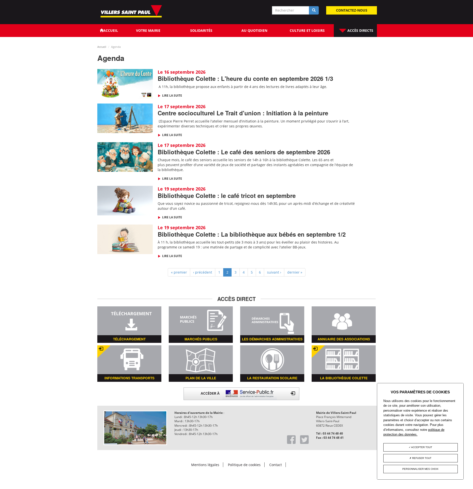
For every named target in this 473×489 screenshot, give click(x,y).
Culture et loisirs (307, 30)
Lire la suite (171, 95)
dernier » (294, 272)
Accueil (101, 47)
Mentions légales (205, 464)
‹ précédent (202, 272)
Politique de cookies (244, 464)
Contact (275, 464)
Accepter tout (421, 447)
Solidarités (201, 30)
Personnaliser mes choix (420, 469)
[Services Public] (241, 393)
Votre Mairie (148, 30)
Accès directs (359, 30)
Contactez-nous (351, 10)
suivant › (274, 272)
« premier (179, 272)
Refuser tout (421, 458)
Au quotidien (254, 30)
